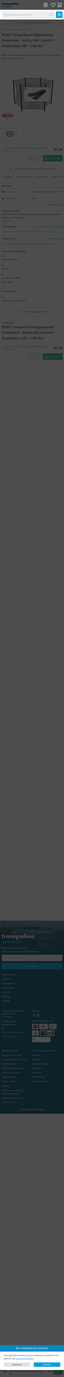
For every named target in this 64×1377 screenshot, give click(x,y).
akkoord (47, 1364)
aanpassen (17, 1364)
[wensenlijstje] (53, 5)
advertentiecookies (24, 1358)
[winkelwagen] (59, 5)
